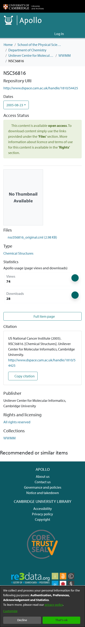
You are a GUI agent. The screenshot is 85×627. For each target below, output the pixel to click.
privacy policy (54, 605)
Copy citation (24, 376)
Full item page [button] (44, 316)
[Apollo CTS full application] (42, 561)
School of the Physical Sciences (40, 44)
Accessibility (42, 508)
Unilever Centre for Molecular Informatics (31, 55)
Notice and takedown (42, 492)
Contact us (43, 482)
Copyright (42, 519)
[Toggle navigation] (75, 33)
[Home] (23, 6)
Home (8, 44)
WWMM (64, 55)
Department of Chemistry (27, 50)
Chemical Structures (18, 253)
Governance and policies (42, 487)
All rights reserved (16, 422)
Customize (10, 611)
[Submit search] (43, 33)
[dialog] (42, 606)
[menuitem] (50, 33)
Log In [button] (59, 33)
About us (42, 476)
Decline (22, 620)
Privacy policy (42, 514)
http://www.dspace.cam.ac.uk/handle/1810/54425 (40, 88)
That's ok (61, 620)
